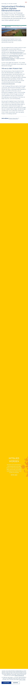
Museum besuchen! (13, 118)
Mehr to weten (22, 679)
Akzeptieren (6, 682)
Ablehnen (15, 682)
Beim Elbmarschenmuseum (16, 52)
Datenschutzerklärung (19, 675)
